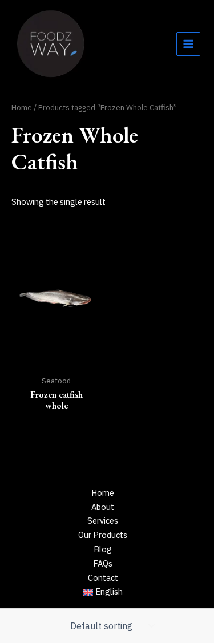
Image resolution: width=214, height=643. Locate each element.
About (102, 507)
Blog (103, 549)
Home (21, 107)
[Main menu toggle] (188, 44)
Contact (103, 577)
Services (102, 520)
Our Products (102, 534)
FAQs (102, 563)
